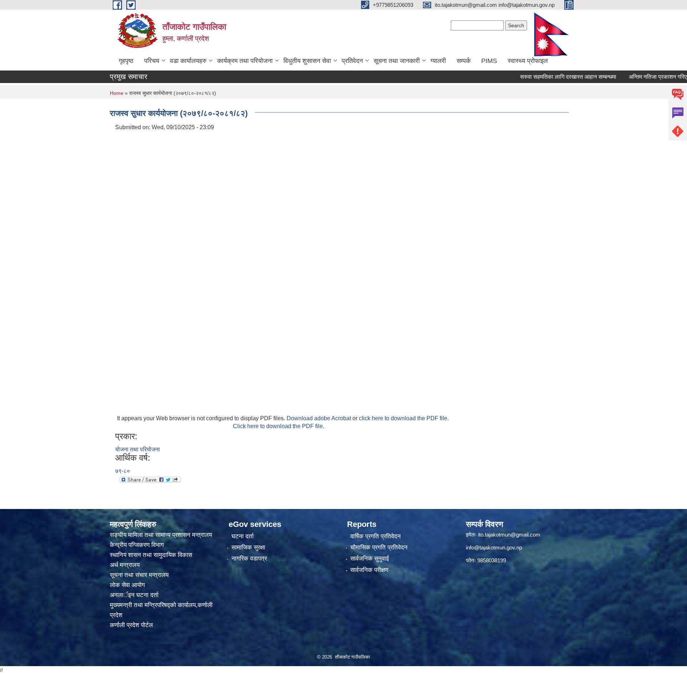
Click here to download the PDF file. (278, 426)
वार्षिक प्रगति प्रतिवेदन (375, 536)
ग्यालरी (438, 60)
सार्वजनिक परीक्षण (369, 570)
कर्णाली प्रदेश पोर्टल (131, 625)
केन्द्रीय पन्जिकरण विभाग (138, 545)
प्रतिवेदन (352, 60)
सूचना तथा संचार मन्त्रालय (139, 575)
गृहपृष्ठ (126, 60)
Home (116, 93)
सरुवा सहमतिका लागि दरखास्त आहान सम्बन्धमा (553, 77)
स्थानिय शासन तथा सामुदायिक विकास (151, 555)
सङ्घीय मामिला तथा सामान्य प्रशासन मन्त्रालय (161, 535)
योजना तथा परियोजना (137, 449)
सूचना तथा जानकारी (397, 60)
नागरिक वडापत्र (249, 558)
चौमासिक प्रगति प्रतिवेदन (379, 547)
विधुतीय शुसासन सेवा (307, 60)
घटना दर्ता (243, 536)
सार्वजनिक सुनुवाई (369, 558)
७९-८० (122, 471)
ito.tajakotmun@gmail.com (509, 535)
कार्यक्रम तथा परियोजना (245, 60)
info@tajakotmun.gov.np (494, 547)
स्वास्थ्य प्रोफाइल (528, 60)
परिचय (151, 60)
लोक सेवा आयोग (128, 585)
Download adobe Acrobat (319, 418)
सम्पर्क (464, 60)
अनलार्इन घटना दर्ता (134, 595)
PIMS (489, 60)
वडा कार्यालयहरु (188, 60)
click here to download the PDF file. (404, 418)
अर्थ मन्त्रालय (125, 565)
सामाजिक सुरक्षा (248, 547)
